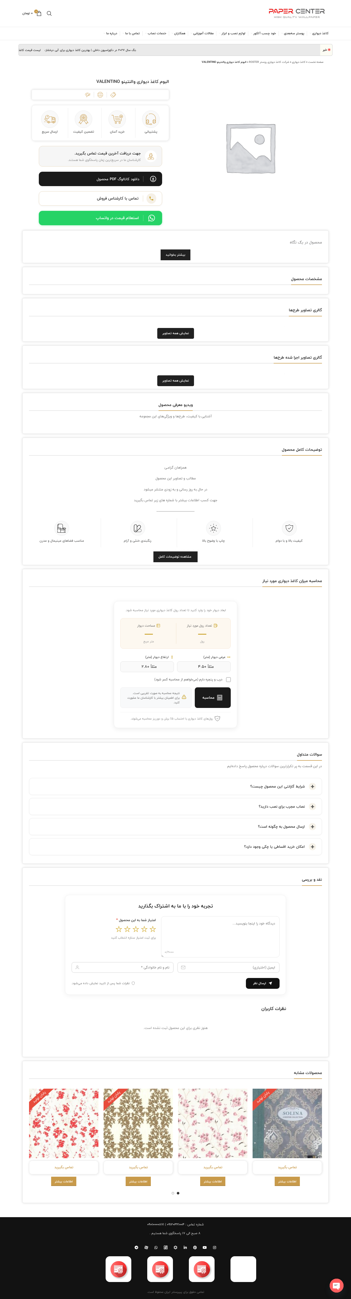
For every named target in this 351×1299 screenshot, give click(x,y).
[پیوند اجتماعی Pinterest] (195, 1247)
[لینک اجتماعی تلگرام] (136, 1247)
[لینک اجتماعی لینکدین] (185, 1247)
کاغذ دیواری (299, 61)
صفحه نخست (316, 61)
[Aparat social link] (146, 1247)
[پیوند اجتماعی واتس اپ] (156, 1247)
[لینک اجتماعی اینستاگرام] (214, 1247)
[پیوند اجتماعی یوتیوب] (205, 1247)
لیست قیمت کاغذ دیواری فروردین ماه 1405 (29, 50)
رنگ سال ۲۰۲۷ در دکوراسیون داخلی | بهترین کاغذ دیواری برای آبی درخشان (105, 50)
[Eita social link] (166, 1247)
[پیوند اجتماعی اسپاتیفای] (175, 1247)
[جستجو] (49, 13)
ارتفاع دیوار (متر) (157, 657)
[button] (100, 179)
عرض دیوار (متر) (215, 657)
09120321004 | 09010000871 (165, 1224)
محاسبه (208, 697)
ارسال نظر (259, 983)
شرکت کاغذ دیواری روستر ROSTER (269, 61)
